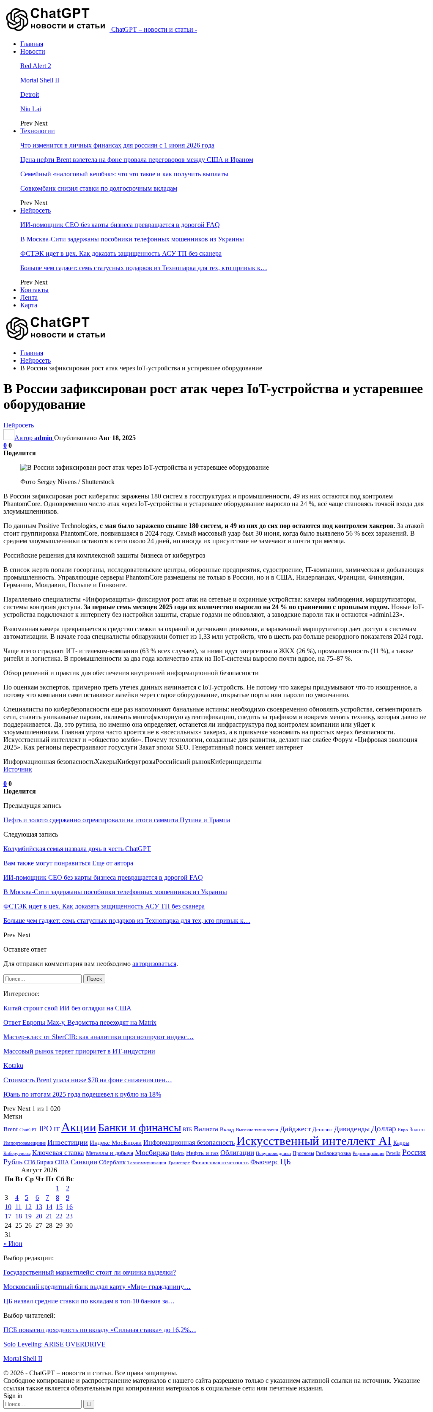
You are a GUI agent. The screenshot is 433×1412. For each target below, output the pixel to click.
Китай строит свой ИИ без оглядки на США (67, 1008)
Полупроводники (273, 1153)
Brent (10, 1129)
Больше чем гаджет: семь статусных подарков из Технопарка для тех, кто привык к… (143, 267)
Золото (417, 1130)
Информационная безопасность (189, 1142)
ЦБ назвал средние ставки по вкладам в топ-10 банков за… (89, 1301)
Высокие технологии (257, 1129)
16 (69, 1206)
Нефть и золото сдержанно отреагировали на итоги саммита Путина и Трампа (116, 820)
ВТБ (187, 1130)
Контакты (34, 289)
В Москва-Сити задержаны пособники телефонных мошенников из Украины (132, 239)
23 (69, 1216)
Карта (28, 305)
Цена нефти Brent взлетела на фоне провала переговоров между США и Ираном (136, 159)
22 (59, 1216)
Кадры (401, 1143)
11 (18, 1206)
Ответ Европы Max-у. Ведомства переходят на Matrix (79, 1022)
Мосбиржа (152, 1152)
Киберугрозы (16, 1153)
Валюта (206, 1129)
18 (18, 1216)
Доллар (383, 1128)
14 (49, 1206)
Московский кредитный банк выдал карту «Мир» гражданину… (97, 1286)
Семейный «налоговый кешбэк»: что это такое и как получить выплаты (124, 174)
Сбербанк (112, 1162)
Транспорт (179, 1162)
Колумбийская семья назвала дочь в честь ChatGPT (77, 848)
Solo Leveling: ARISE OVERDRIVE (54, 1344)
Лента (29, 297)
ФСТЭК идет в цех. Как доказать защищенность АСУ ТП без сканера (121, 253)
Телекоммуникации (146, 1162)
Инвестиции (67, 1142)
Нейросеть (35, 210)
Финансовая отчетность (220, 1162)
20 (39, 1216)
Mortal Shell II (39, 80)
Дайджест (295, 1129)
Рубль (12, 1162)
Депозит (322, 1130)
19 (28, 1216)
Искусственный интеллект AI (314, 1140)
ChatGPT (28, 1129)
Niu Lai (30, 108)
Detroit (29, 94)
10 (8, 1206)
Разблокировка (333, 1153)
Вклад (227, 1130)
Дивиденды (352, 1129)
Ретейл (393, 1153)
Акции (78, 1127)
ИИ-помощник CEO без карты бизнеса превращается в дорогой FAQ (120, 224)
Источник (17, 769)
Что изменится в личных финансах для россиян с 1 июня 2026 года (117, 145)
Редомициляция (368, 1153)
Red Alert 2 (35, 65)
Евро (403, 1129)
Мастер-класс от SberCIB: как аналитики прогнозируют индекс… (98, 1036)
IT (57, 1129)
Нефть (177, 1153)
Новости (32, 51)
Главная (31, 43)
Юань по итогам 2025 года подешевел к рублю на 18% (82, 1094)
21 (49, 1216)
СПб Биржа (38, 1162)
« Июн (12, 1243)
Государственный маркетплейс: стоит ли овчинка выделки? (89, 1272)
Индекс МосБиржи (116, 1142)
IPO (45, 1128)
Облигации (237, 1153)
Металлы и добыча (109, 1152)
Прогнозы (303, 1153)
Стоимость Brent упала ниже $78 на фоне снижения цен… (87, 1080)
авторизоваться (154, 963)
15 (59, 1206)
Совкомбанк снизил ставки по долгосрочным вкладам (98, 188)
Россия (414, 1152)
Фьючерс (264, 1162)
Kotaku (13, 1065)
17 (8, 1216)
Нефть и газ (202, 1152)
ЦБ (285, 1161)
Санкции (84, 1162)
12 (28, 1206)
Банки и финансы (139, 1128)
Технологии (37, 130)
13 (39, 1206)
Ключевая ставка (58, 1153)
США (62, 1162)
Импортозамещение (24, 1143)
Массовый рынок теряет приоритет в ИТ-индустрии (79, 1051)
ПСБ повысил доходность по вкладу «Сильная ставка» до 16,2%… (99, 1329)
